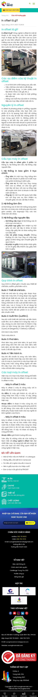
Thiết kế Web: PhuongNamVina (19, 689)
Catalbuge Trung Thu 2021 (19, 570)
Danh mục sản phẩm (12, 10)
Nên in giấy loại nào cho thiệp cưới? (16, 466)
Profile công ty (19, 574)
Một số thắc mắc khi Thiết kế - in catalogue (19, 457)
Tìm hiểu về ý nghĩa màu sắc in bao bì (17, 463)
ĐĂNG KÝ (31, 523)
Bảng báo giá (19, 577)
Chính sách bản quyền (19, 567)
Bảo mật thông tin (19, 564)
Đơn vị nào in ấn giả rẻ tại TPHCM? (16, 469)
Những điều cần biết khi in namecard (17, 460)
